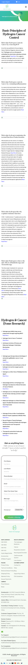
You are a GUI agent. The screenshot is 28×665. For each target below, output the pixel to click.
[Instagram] (10, 535)
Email (5, 483)
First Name (7, 461)
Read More (13, 56)
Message (7, 498)
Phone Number (8, 476)
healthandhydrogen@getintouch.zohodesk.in (14, 637)
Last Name (7, 468)
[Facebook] (14, 535)
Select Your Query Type (10, 491)
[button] (26, 6)
